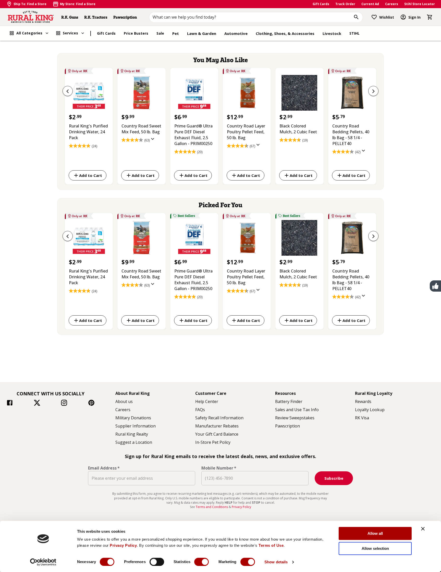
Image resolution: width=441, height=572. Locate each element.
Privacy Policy (123, 545)
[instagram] (64, 403)
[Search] (356, 17)
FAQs (200, 409)
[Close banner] (423, 528)
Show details (276, 562)
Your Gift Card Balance (216, 434)
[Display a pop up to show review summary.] (154, 140)
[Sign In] (403, 17)
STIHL (354, 33)
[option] (89, 125)
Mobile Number (218, 468)
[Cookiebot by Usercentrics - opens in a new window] (43, 562)
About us (124, 401)
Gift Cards (321, 4)
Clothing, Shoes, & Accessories (285, 33)
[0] (430, 17)
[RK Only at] (89, 94)
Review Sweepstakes (294, 418)
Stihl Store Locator (419, 4)
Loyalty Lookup (370, 409)
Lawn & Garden (201, 33)
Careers (391, 4)
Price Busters (136, 33)
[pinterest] (91, 403)
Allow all (375, 533)
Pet (175, 33)
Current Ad (370, 4)
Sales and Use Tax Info (297, 409)
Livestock (332, 33)
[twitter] (37, 403)
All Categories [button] (29, 33)
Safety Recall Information (219, 418)
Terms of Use (271, 545)
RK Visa (362, 418)
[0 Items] (430, 17)
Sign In (414, 17)
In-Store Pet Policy (212, 442)
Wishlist (386, 17)
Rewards (363, 401)
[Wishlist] (374, 17)
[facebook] (9, 403)
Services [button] (70, 33)
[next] (373, 91)
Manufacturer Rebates (217, 426)
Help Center (206, 401)
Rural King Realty (131, 434)
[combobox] (256, 17)
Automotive (236, 33)
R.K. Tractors (95, 17)
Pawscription (125, 17)
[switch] (157, 562)
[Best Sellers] (194, 239)
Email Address (104, 468)
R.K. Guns (69, 17)
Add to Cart (90, 175)
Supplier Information (135, 426)
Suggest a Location (133, 442)
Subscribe (333, 478)
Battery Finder (288, 401)
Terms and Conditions (212, 507)
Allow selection (375, 548)
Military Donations (133, 418)
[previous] (68, 91)
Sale (160, 33)
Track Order (345, 4)
